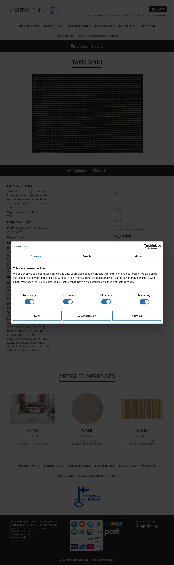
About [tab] (138, 256)
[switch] (68, 301)
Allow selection (87, 315)
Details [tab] (87, 256)
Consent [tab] (36, 256)
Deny (37, 315)
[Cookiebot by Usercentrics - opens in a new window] (146, 246)
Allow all (137, 315)
